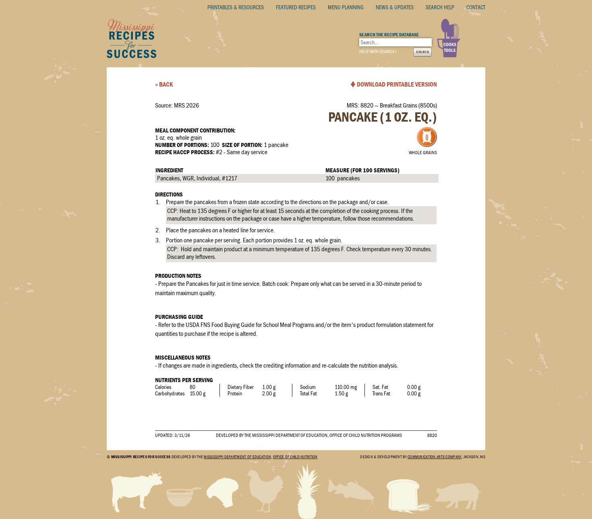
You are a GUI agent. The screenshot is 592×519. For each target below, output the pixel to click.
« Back (164, 84)
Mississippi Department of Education (237, 457)
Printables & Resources (235, 7)
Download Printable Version (397, 84)
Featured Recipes (296, 7)
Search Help (440, 7)
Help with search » (378, 51)
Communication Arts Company (435, 457)
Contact (475, 7)
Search (422, 52)
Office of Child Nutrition (295, 457)
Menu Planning (346, 7)
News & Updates (395, 7)
